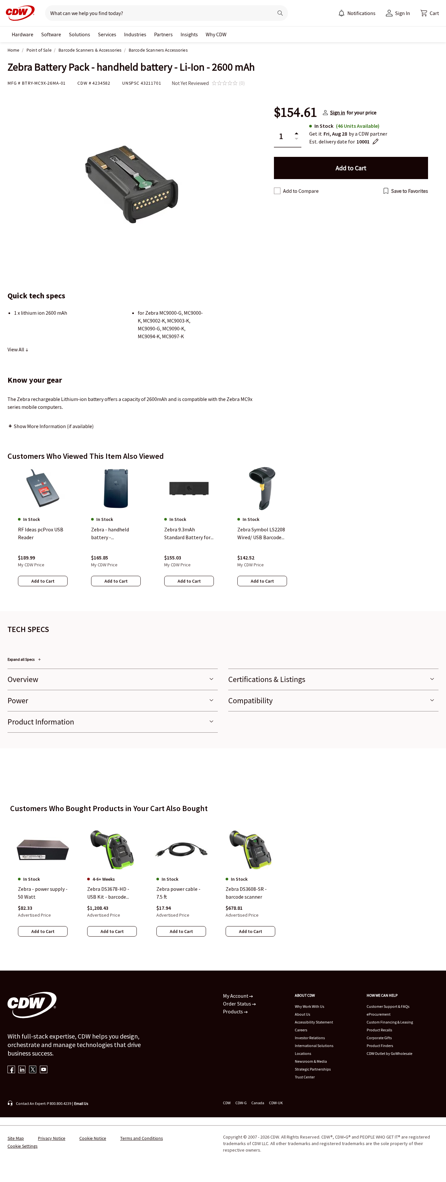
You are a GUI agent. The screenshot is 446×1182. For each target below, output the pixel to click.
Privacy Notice (51, 1138)
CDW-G (241, 1102)
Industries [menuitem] (135, 34)
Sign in (337, 112)
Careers (301, 1029)
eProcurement (378, 1014)
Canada (257, 1102)
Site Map (16, 1138)
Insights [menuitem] (189, 34)
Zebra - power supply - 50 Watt (43, 893)
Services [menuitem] (107, 34)
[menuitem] (341, 13)
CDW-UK (276, 1102)
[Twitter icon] (33, 1070)
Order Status (237, 1003)
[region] (223, 533)
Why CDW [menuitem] (216, 34)
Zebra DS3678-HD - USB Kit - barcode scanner (108, 893)
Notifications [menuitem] (361, 13)
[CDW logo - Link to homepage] (18, 13)
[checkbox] (277, 191)
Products (233, 1011)
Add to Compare (301, 191)
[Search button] (280, 13)
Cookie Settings (23, 1146)
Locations (303, 1053)
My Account (236, 995)
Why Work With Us (309, 1006)
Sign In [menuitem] (402, 13)
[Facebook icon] (11, 1070)
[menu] (356, 13)
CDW (227, 1102)
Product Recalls (379, 1029)
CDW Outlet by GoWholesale (389, 1053)
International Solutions (314, 1045)
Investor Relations (310, 1037)
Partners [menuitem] (163, 34)
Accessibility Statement (314, 1022)
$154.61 (295, 112)
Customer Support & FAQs (388, 1006)
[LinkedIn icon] (22, 1070)
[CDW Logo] (18, 13)
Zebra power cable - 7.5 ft (178, 893)
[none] (22, 34)
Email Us (81, 1103)
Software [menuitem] (51, 34)
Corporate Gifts (379, 1037)
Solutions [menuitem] (79, 34)
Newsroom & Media (311, 1061)
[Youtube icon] (43, 1070)
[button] (430, 13)
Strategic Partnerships (313, 1069)
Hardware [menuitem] (22, 34)
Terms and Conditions (141, 1138)
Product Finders (380, 1045)
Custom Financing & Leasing (390, 1022)
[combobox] (156, 13)
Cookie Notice (92, 1138)
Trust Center (305, 1076)
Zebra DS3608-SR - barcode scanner (246, 893)
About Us (302, 1014)
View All (16, 349)
